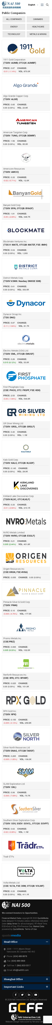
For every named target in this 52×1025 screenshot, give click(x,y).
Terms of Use (31, 929)
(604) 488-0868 (18, 961)
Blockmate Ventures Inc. (25, 243)
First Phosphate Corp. (21, 389)
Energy (14, 27)
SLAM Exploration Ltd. (14, 785)
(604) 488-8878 (20, 956)
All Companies (14, 19)
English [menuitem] (31, 5)
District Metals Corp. (22, 279)
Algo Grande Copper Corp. (16, 98)
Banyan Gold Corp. (18, 207)
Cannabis (38, 19)
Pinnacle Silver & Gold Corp (16, 604)
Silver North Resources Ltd (18, 749)
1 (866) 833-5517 (23, 965)
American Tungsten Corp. (19, 134)
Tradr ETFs (8, 856)
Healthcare (38, 27)
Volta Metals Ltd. (23, 884)
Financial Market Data (11, 918)
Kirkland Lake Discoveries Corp (18, 498)
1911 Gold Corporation (19, 61)
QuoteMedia (42, 918)
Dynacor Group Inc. (12, 316)
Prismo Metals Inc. (12, 640)
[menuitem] (33, 4)
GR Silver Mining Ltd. (19, 425)
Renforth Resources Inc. (15, 676)
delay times (12, 923)
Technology (14, 34)
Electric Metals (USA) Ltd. (18, 352)
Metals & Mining (38, 34)
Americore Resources (14, 170)
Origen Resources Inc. (15, 570)
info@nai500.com (21, 970)
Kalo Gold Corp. (18, 461)
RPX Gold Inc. (10, 713)
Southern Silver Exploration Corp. (26, 822)
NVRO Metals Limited (19, 534)
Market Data (38, 926)
